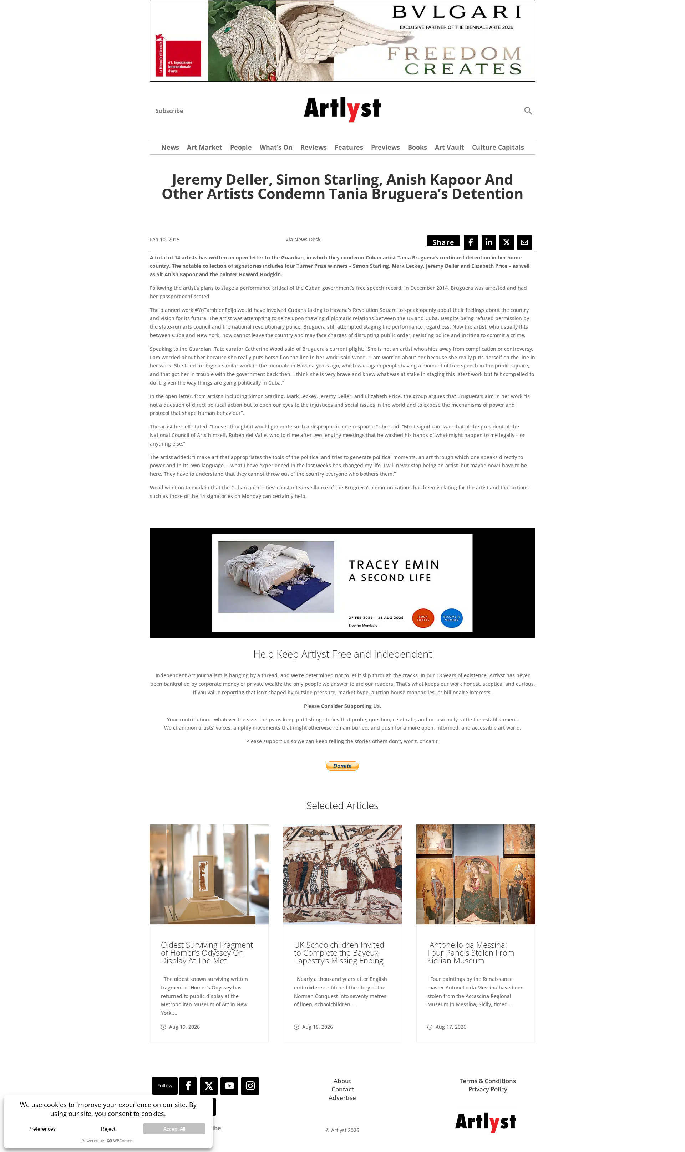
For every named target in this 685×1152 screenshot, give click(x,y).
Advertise (342, 1098)
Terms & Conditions (488, 1081)
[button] (528, 110)
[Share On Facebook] (471, 242)
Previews (385, 148)
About (342, 1081)
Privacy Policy (487, 1089)
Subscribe (169, 111)
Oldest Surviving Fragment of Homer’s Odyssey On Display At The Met (207, 952)
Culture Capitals (498, 148)
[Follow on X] (209, 1086)
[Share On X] (506, 242)
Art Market (204, 148)
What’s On (276, 148)
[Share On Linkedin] (489, 242)
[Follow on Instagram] (250, 1086)
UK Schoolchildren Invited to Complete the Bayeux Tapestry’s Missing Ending (339, 952)
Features (349, 148)
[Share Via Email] (524, 242)
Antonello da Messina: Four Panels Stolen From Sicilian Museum (470, 952)
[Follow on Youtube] (229, 1086)
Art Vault (449, 148)
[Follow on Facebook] (188, 1086)
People (241, 148)
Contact (342, 1089)
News (170, 148)
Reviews (313, 148)
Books (417, 148)
